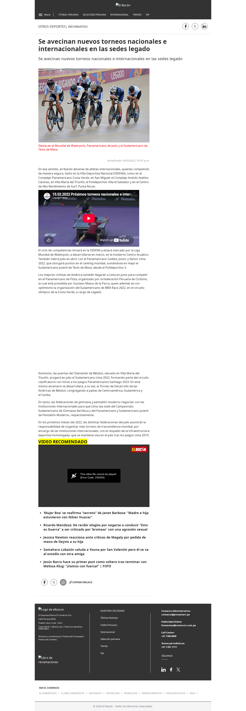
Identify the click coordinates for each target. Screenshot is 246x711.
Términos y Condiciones (49, 636)
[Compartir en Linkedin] (204, 26)
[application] (93, 476)
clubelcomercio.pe (72, 693)
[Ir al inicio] (123, 5)
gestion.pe (95, 693)
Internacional (119, 14)
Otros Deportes (52, 26)
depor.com (112, 693)
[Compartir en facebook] (185, 26)
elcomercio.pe (48, 693)
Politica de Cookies (47, 639)
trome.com (130, 693)
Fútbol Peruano (69, 14)
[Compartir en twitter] (195, 26)
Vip (147, 14)
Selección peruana (110, 639)
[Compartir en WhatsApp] (63, 582)
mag (192, 693)
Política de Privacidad (73, 636)
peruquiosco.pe (175, 693)
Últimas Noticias (109, 617)
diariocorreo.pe (152, 693)
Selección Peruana (94, 14)
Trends (137, 14)
